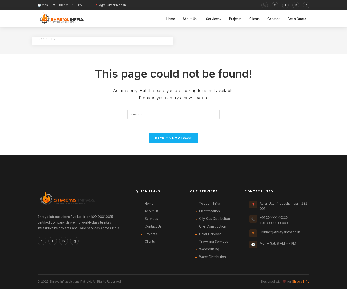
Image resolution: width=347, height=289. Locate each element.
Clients (254, 19)
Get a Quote (297, 19)
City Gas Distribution (214, 219)
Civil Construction (212, 226)
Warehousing (209, 249)
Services (213, 19)
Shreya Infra (300, 281)
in (296, 5)
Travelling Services (213, 241)
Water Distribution (212, 257)
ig (306, 5)
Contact (273, 19)
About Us (190, 19)
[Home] (33, 39)
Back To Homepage (173, 138)
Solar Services (210, 234)
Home (170, 19)
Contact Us (153, 226)
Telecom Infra (209, 203)
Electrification (209, 211)
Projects (235, 19)
